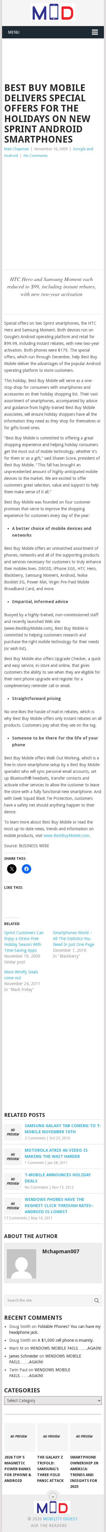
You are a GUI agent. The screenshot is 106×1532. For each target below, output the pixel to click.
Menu (13, 32)
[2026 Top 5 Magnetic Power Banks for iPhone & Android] (19, 1437)
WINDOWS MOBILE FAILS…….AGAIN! (65, 1348)
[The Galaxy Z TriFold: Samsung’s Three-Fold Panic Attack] (52, 1437)
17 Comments (15, 1218)
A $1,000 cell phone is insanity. (66, 1340)
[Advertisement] (55, 53)
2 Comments (35, 1138)
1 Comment (34, 1163)
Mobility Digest (60, 1518)
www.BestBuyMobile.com (66, 835)
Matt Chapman (16, 149)
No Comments (36, 155)
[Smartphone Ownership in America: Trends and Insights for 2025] (85, 1437)
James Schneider (23, 1356)
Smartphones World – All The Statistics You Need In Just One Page (73, 938)
